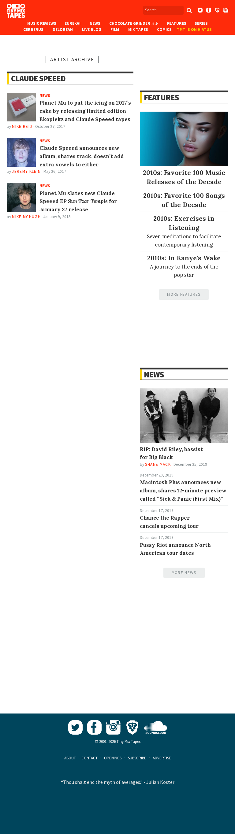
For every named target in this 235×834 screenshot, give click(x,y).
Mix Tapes (138, 29)
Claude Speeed (38, 78)
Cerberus (33, 29)
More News (184, 572)
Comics (164, 29)
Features (176, 23)
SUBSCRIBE (137, 758)
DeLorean (63, 29)
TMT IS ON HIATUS (194, 29)
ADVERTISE (162, 758)
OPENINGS (112, 758)
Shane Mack (158, 464)
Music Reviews (41, 23)
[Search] (189, 10)
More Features (183, 294)
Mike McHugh (26, 216)
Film (114, 29)
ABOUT (70, 758)
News (95, 23)
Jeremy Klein (26, 171)
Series (201, 23)
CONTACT (89, 758)
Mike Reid (22, 126)
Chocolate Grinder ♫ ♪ (133, 23)
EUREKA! (72, 23)
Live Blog (91, 29)
